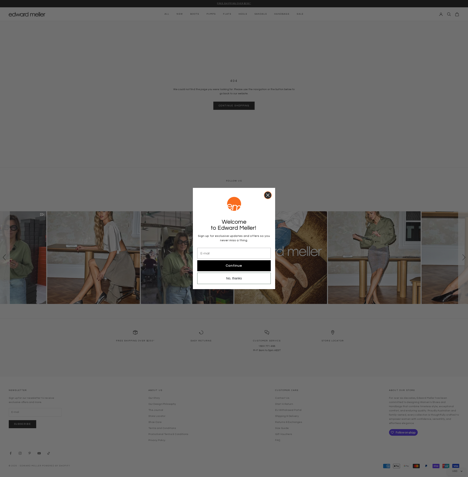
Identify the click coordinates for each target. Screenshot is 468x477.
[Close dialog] (267, 195)
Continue (234, 265)
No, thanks (234, 278)
